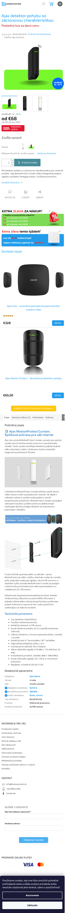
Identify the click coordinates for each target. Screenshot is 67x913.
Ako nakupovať (9, 745)
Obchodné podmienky (12, 752)
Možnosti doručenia (47, 153)
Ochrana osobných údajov (14, 756)
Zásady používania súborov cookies (18, 764)
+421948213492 (13, 788)
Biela (32, 695)
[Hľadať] (44, 4)
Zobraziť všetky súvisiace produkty (34, 408)
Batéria (33, 688)
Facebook (11, 793)
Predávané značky (10, 729)
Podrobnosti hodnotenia (39, 34)
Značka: (14, 37)
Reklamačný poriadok (12, 760)
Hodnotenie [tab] (38, 417)
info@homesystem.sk (16, 784)
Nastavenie (32, 895)
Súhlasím (32, 905)
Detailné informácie (11, 182)
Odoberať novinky (33, 840)
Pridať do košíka (29, 162)
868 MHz (34, 691)
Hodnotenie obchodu (11, 733)
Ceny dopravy (8, 737)
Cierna (39, 695)
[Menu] (60, 4)
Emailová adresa (12, 823)
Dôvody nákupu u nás (11, 741)
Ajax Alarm (35, 676)
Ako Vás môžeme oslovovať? (17, 812)
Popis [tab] (7, 417)
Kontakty (6, 768)
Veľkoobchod (8, 748)
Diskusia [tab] (49, 417)
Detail (58, 323)
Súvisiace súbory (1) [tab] (21, 417)
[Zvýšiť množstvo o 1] (12, 161)
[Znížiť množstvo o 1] (12, 164)
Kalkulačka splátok (16, 128)
